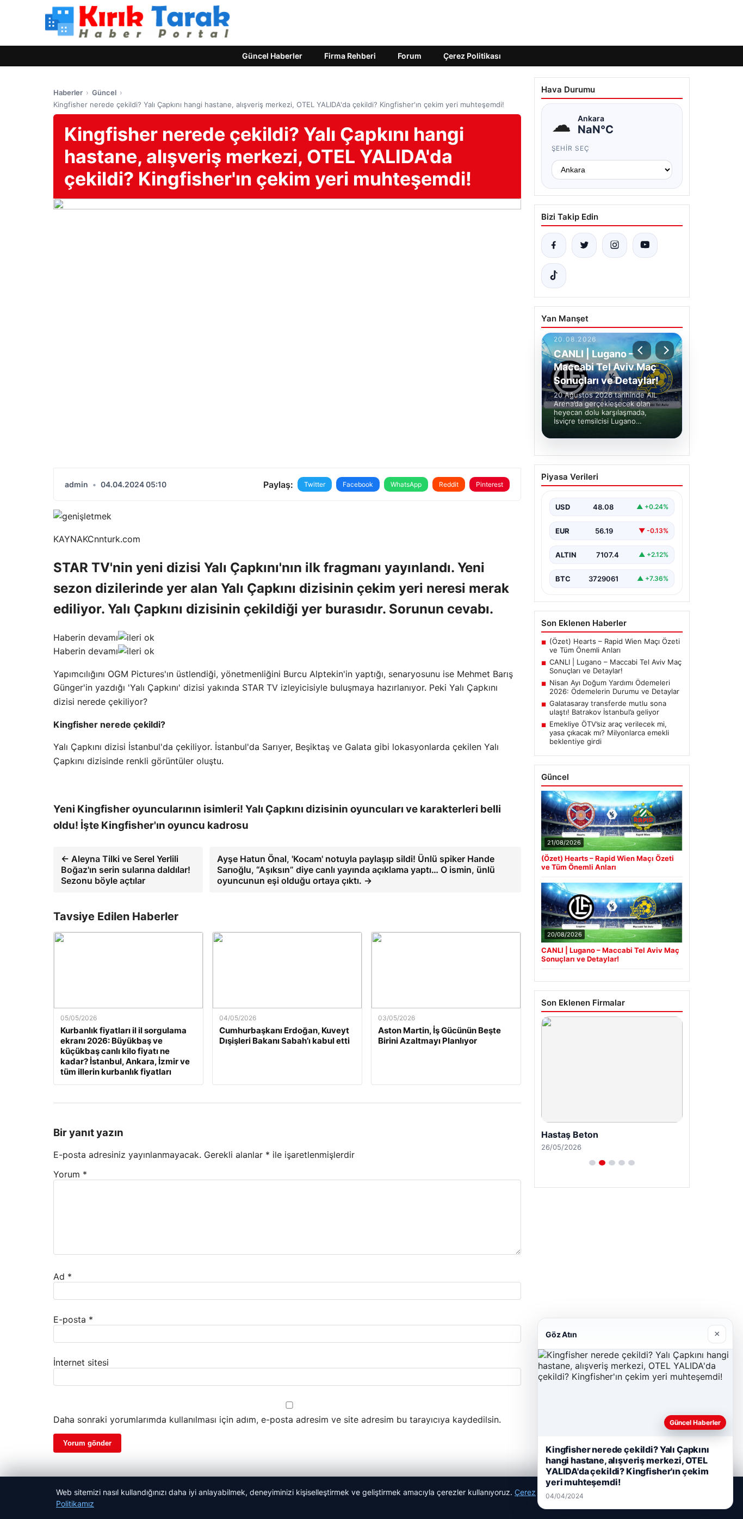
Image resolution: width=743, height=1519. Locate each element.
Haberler (68, 92)
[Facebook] (553, 245)
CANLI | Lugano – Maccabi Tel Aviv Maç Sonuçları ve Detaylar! (615, 666)
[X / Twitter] (584, 245)
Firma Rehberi (350, 55)
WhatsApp (406, 484)
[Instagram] (614, 245)
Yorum (70, 1174)
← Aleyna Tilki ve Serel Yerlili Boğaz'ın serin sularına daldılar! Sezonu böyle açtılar (125, 869)
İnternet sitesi (81, 1362)
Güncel (104, 92)
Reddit (449, 484)
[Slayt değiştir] (592, 1162)
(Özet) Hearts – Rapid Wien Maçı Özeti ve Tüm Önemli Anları (614, 645)
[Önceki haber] (642, 350)
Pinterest (489, 484)
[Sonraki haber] (664, 350)
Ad (62, 1276)
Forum (410, 55)
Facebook (358, 484)
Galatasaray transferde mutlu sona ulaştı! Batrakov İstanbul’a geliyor (607, 707)
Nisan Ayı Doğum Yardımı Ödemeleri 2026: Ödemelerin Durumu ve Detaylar (614, 687)
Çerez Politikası (472, 55)
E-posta (73, 1319)
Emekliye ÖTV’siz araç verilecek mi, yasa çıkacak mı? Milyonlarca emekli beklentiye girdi (609, 733)
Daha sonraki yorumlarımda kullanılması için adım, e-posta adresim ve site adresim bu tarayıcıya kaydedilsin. (277, 1419)
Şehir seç (571, 148)
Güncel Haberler (272, 55)
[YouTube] (645, 245)
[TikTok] (553, 275)
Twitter (314, 484)
